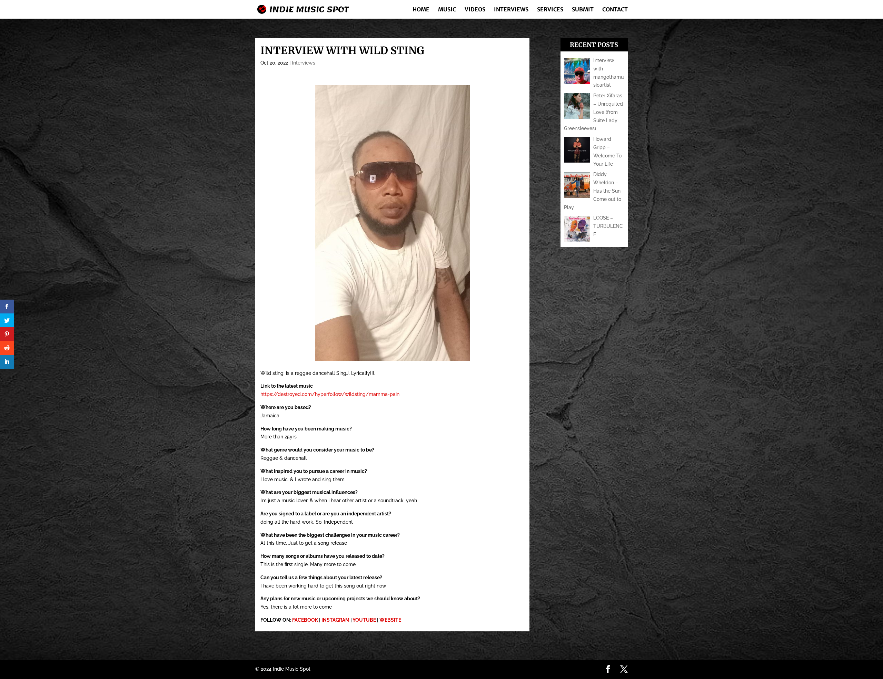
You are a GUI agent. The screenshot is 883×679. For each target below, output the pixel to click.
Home (421, 10)
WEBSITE (390, 620)
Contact (615, 10)
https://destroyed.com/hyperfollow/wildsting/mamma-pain (329, 394)
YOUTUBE (364, 620)
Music (447, 10)
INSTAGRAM (335, 620)
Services (550, 10)
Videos (475, 10)
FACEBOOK (305, 620)
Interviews (511, 10)
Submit (583, 10)
